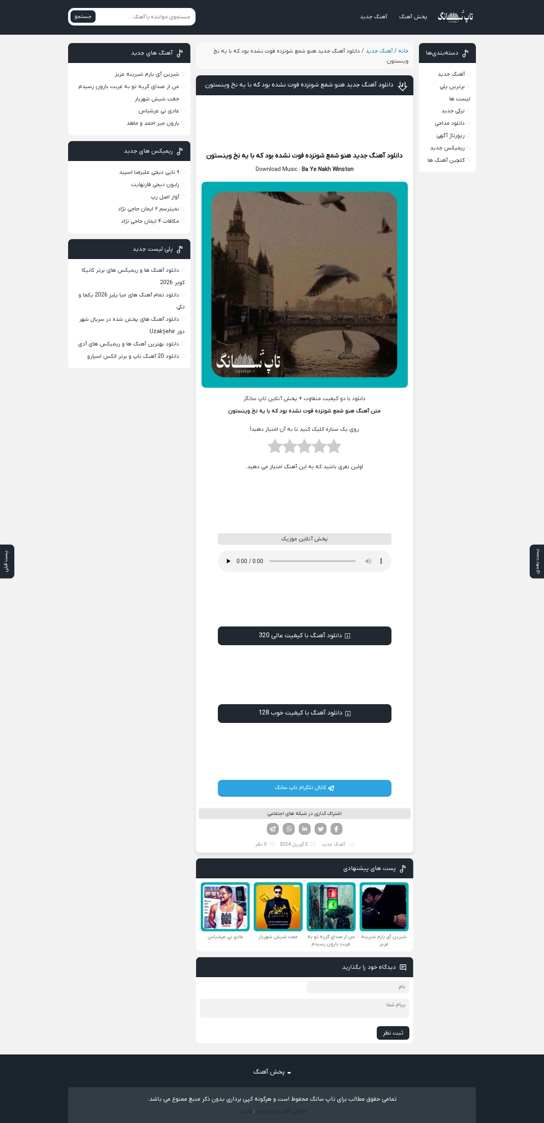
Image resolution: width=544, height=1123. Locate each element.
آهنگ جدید (373, 17)
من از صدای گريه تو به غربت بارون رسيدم (128, 86)
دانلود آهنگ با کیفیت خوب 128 (300, 713)
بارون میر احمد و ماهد (153, 123)
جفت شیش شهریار (157, 99)
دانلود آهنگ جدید (378, 155)
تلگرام (273, 829)
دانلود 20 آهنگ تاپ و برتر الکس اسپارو (133, 356)
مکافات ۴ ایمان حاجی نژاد (150, 221)
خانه (403, 51)
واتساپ (289, 829)
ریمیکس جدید (447, 148)
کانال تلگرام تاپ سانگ (300, 787)
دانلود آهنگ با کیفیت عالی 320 (300, 636)
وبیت (245, 1111)
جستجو (83, 16)
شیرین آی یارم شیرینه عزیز (147, 74)
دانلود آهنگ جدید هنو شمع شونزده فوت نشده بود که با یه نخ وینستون (299, 85)
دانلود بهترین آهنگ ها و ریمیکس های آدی (128, 344)
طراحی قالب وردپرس (281, 1111)
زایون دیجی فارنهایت (155, 184)
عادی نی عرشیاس (159, 111)
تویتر (321, 829)
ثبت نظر (393, 1033)
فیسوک (336, 829)
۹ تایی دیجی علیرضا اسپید (149, 172)
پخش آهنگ (413, 17)
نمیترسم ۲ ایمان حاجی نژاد (148, 209)
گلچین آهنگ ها (446, 160)
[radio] (334, 449)
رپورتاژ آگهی (450, 135)
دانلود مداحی (450, 123)
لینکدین (305, 829)
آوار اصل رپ (165, 197)
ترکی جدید (453, 111)
